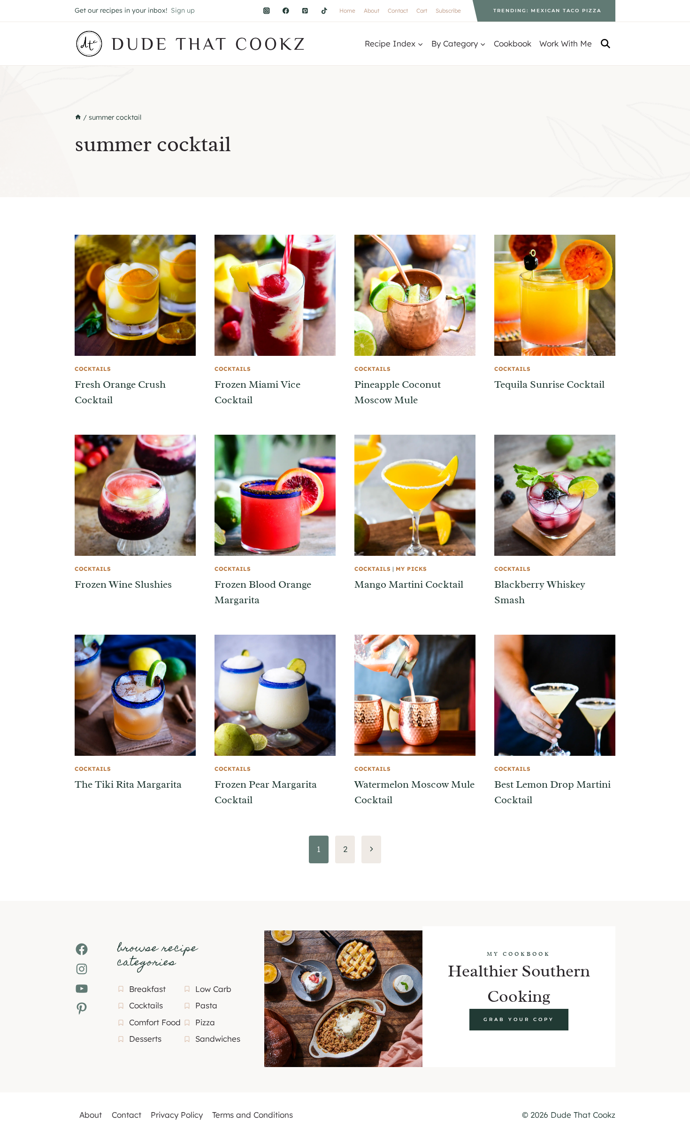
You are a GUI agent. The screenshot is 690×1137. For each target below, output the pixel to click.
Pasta (206, 1005)
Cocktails (93, 368)
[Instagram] (266, 10)
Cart (421, 10)
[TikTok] (324, 10)
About (371, 10)
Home (347, 10)
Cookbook (512, 43)
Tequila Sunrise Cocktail (549, 384)
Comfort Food (155, 1022)
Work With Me (565, 43)
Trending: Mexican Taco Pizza (547, 11)
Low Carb (213, 989)
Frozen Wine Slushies (123, 584)
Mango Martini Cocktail (408, 584)
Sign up (183, 10)
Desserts (145, 1039)
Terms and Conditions (252, 1115)
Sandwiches (217, 1039)
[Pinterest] (305, 10)
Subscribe (448, 10)
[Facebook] (285, 10)
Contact (398, 10)
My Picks (411, 568)
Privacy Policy (177, 1115)
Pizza (205, 1022)
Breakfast (147, 989)
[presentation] (135, 295)
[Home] (78, 117)
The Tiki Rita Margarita (128, 784)
